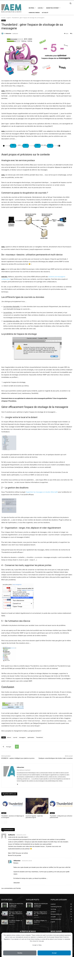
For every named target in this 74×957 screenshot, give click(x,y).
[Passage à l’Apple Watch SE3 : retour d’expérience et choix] (4, 913)
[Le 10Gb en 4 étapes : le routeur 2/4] (4, 922)
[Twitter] (17, 784)
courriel (15, 737)
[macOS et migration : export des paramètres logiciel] (37, 806)
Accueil (3, 17)
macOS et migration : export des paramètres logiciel (34, 816)
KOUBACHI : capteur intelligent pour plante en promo (17, 758)
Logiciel (8, 17)
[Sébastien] (2, 33)
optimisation (30, 737)
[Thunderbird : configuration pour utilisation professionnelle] (61, 806)
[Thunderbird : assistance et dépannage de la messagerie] (12, 806)
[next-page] (5, 822)
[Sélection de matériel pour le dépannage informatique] (4, 905)
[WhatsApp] (17, 747)
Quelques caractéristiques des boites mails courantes (56, 758)
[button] (70, 3)
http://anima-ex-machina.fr (23, 770)
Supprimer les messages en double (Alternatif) (42, 492)
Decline (20, 953)
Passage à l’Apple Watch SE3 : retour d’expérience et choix (15, 913)
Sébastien (8, 33)
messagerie (22, 737)
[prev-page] (2, 822)
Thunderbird (39, 737)
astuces (9, 737)
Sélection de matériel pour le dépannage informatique (16, 905)
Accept (54, 953)
